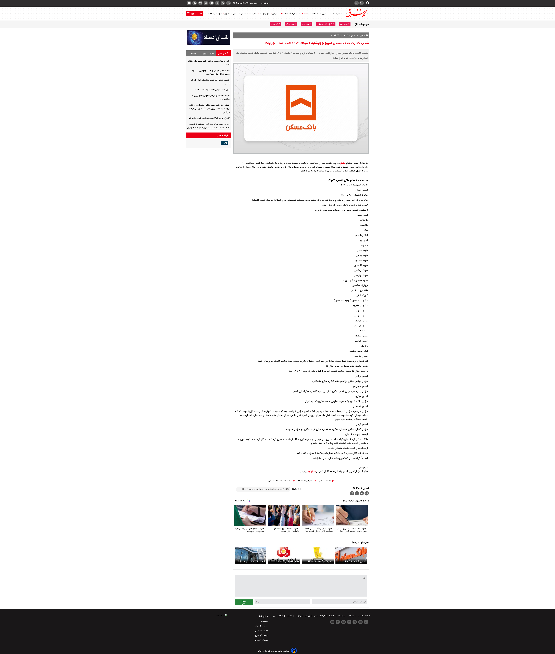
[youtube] (189, 3)
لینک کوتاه (295, 489)
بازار (235, 13)
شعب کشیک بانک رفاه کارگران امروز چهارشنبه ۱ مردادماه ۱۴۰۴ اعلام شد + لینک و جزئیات (251, 561)
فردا (253, 13)
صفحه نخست (363, 615)
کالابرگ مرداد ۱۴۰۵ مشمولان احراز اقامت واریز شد (209, 118)
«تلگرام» (311, 471)
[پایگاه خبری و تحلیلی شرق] (356, 17)
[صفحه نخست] (367, 3)
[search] (228, 3)
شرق (342, 163)
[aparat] (200, 3)
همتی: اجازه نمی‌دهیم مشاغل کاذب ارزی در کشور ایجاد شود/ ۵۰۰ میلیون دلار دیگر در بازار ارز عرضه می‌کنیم (209, 108)
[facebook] (357, 494)
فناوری (242, 13)
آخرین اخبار (223, 53)
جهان (324, 13)
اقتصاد (304, 13)
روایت (263, 13)
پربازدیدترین (208, 53)
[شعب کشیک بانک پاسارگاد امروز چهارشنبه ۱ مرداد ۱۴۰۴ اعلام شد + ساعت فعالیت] (318, 555)
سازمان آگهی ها (261, 640)
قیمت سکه (291, 24)
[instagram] (217, 3)
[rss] (223, 3)
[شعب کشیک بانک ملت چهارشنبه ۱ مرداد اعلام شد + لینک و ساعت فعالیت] (284, 555)
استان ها (214, 13)
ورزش (275, 13)
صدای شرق (278, 615)
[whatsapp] (352, 493)
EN (361, 3)
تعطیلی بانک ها (306, 481)
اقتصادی (363, 35)
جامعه (316, 13)
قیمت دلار (344, 24)
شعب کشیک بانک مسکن (280, 481)
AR (356, 3)
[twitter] (206, 3)
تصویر (227, 13)
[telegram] (211, 3)
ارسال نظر (243, 602)
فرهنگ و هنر (289, 13)
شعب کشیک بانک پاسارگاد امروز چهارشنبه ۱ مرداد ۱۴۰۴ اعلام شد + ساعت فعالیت (319, 561)
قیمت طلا (306, 24)
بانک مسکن (325, 481)
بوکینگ (224, 142)
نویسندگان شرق (261, 635)
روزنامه (193, 53)
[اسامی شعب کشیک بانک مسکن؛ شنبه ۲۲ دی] (351, 555)
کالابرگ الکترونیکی (325, 24)
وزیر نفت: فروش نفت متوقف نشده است (212, 89)
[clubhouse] (194, 3)
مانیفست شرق (261, 630)
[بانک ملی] (208, 44)
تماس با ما (263, 616)
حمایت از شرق (262, 625)
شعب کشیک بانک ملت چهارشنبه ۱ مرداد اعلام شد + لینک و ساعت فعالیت (285, 561)
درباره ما (264, 621)
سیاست (337, 13)
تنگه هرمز (275, 24)
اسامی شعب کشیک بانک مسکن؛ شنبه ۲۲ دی (354, 561)
